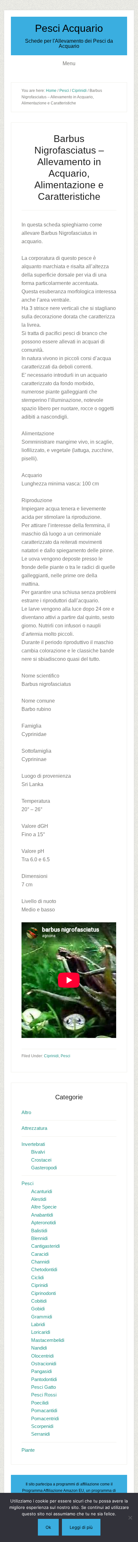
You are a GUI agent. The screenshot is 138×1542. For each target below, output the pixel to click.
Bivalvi (38, 1152)
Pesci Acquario (69, 28)
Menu (69, 63)
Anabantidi (42, 1215)
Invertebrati (33, 1144)
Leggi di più (81, 1527)
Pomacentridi (45, 1418)
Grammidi (41, 1316)
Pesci (65, 1056)
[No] (130, 1517)
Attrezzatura (34, 1128)
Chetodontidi (44, 1269)
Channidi (40, 1261)
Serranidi (40, 1434)
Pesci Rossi (43, 1394)
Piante (28, 1450)
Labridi (38, 1324)
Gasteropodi (44, 1167)
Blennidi (39, 1238)
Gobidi (38, 1308)
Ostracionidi (43, 1363)
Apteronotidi (43, 1222)
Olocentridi (42, 1356)
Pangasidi (41, 1371)
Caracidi (39, 1254)
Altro (26, 1112)
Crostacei (41, 1160)
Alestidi (38, 1199)
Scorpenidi (42, 1426)
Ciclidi (37, 1277)
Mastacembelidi (47, 1340)
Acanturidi (41, 1191)
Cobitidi (39, 1301)
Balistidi (39, 1230)
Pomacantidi (44, 1410)
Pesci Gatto (43, 1387)
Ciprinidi (51, 1056)
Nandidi (39, 1348)
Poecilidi (39, 1402)
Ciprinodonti (43, 1293)
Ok (48, 1527)
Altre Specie (43, 1207)
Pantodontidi (44, 1379)
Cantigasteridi (45, 1246)
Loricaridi (40, 1332)
